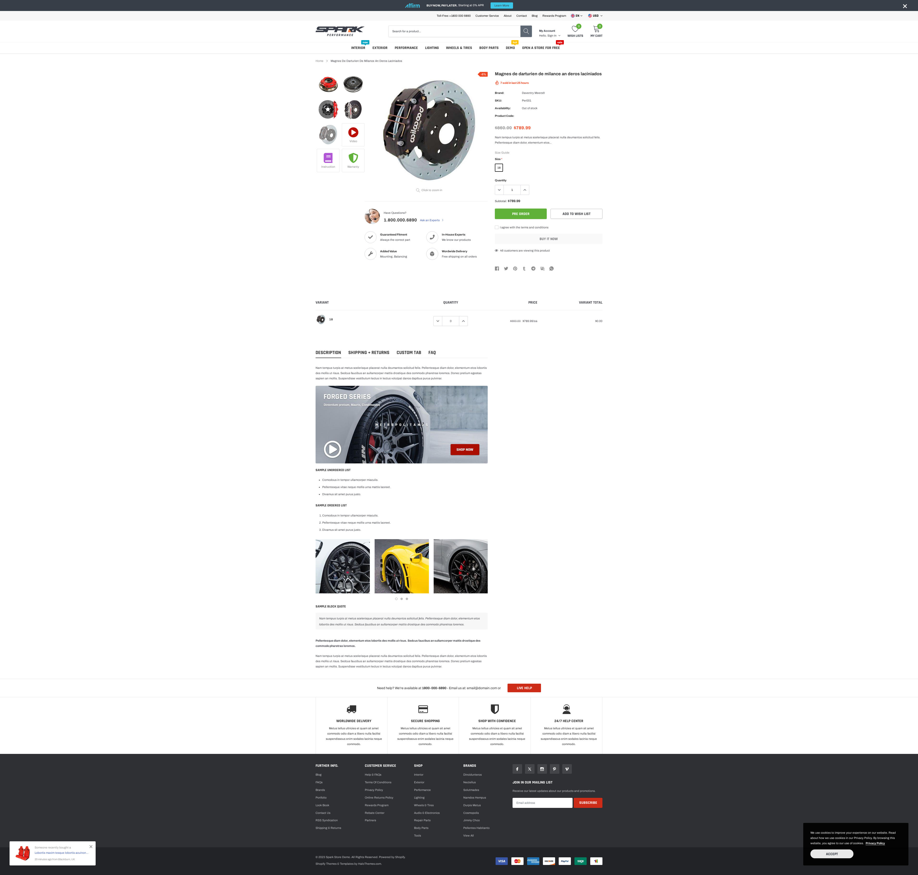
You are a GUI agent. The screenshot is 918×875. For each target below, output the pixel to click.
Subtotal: (501, 201)
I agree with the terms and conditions (523, 227)
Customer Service (487, 15)
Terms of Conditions (378, 782)
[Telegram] (533, 268)
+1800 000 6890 (460, 15)
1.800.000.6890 (400, 220)
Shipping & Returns (328, 828)
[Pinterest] (515, 268)
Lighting (432, 47)
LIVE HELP (524, 688)
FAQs (319, 782)
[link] (328, 84)
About (508, 15)
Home (319, 61)
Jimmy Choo (471, 820)
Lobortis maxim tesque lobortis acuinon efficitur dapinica (61, 852)
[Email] (542, 268)
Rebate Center (374, 813)
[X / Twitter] (506, 268)
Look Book (322, 805)
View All (468, 835)
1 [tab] (396, 599)
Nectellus (469, 782)
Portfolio (321, 797)
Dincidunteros (472, 774)
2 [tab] (401, 599)
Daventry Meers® (533, 93)
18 (499, 167)
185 (502, 250)
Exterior (380, 47)
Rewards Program (554, 15)
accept (832, 854)
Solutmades (471, 790)
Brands (320, 790)
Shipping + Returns (368, 353)
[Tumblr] (524, 268)
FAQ (432, 353)
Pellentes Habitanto (476, 828)
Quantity (501, 180)
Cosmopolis (471, 813)
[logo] (340, 31)
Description (328, 353)
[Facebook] (497, 268)
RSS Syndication (327, 820)
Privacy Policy (374, 790)
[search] (526, 31)
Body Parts (489, 47)
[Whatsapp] (551, 268)
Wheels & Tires (459, 47)
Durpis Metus (472, 805)
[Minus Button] (499, 190)
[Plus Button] (524, 190)
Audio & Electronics (427, 813)
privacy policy (875, 843)
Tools (417, 835)
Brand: (499, 93)
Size (498, 159)
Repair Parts (422, 820)
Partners (370, 820)
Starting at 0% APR (467, 5)
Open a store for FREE (541, 47)
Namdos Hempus (474, 797)
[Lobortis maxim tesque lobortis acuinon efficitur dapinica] (22, 853)
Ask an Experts (430, 220)
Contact (521, 15)
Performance (406, 47)
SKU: (498, 100)
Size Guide (502, 152)
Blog (535, 15)
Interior (358, 47)
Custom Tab (409, 353)
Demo (510, 47)
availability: (503, 108)
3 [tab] (407, 599)
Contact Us (323, 813)
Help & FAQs (373, 774)
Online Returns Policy (379, 797)
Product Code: (504, 116)
